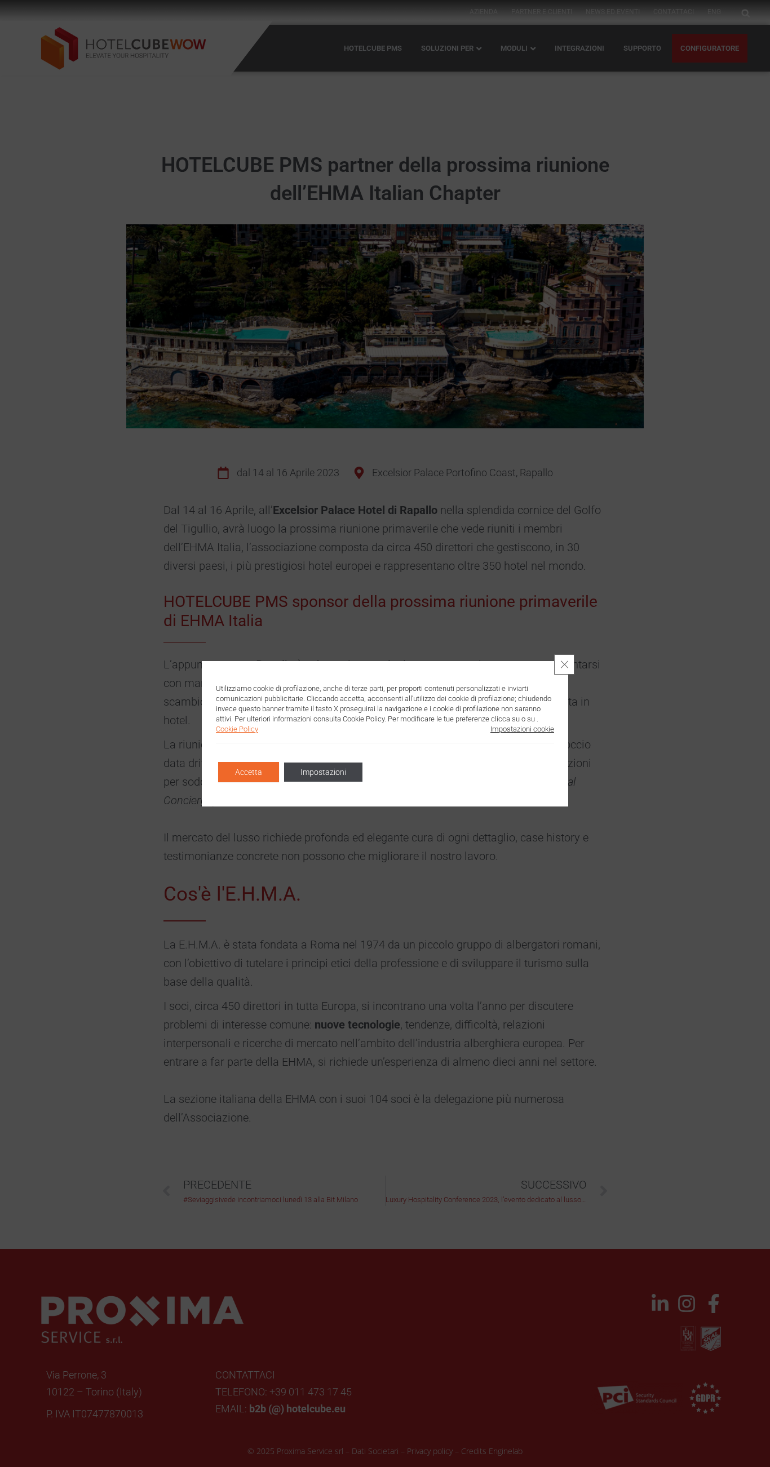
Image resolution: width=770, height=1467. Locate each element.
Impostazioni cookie (522, 729)
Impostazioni (323, 772)
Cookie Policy (237, 729)
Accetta (248, 772)
